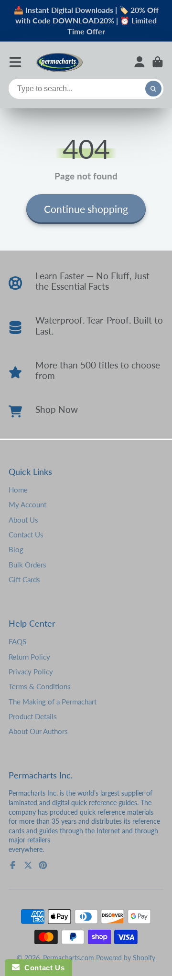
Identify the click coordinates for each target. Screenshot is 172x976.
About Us (23, 519)
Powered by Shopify (125, 958)
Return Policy (29, 656)
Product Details (33, 716)
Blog (16, 549)
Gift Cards (24, 579)
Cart (157, 62)
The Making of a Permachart (53, 701)
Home (18, 489)
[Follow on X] (28, 865)
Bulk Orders (27, 564)
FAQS (17, 641)
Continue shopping (86, 209)
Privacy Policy (31, 671)
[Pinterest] (43, 865)
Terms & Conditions (40, 686)
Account (139, 62)
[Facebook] (13, 865)
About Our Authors (38, 731)
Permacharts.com (68, 958)
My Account (27, 504)
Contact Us (26, 534)
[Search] (153, 89)
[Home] (59, 62)
